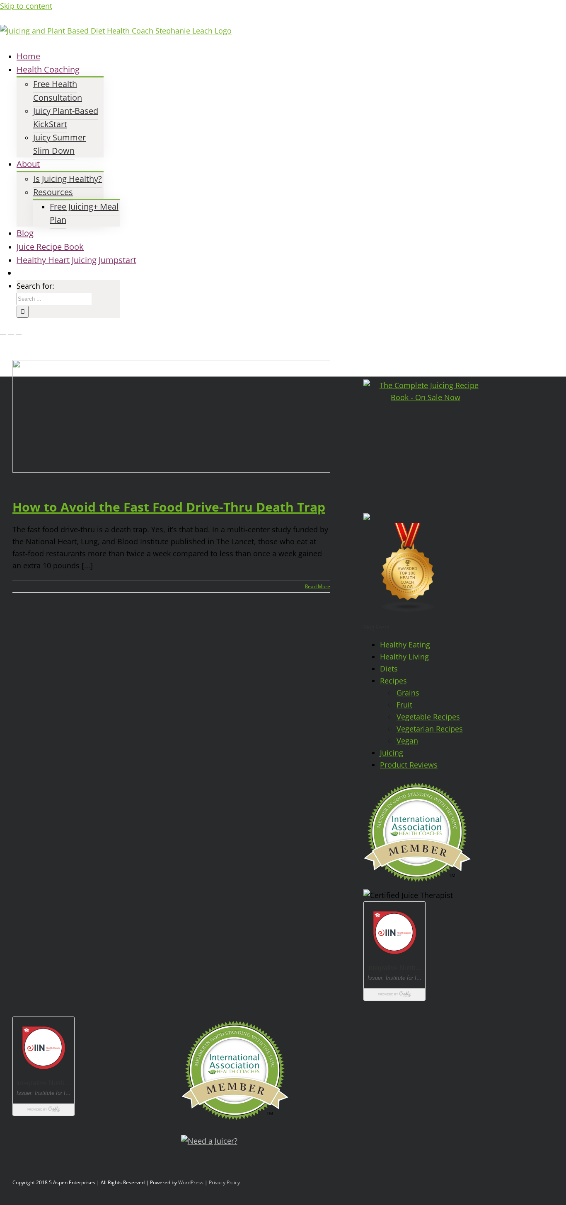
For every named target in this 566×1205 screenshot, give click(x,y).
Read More (317, 586)
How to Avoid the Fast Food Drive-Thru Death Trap (168, 506)
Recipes (393, 681)
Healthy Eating (405, 645)
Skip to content (26, 6)
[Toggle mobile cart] (19, 331)
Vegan (407, 741)
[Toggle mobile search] (11, 331)
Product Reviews (409, 765)
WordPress (190, 1182)
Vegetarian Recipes (430, 729)
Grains (408, 693)
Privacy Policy (224, 1182)
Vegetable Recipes (428, 717)
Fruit (404, 705)
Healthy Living (404, 657)
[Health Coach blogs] (408, 610)
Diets (389, 669)
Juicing (391, 753)
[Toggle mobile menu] (3, 331)
